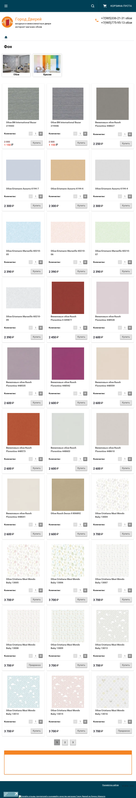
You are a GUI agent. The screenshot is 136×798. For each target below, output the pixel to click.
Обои (16, 74)
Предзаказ (35, 665)
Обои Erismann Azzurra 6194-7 (22, 188)
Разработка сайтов (110, 785)
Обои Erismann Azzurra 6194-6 (67, 188)
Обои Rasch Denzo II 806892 (66, 513)
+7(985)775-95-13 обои (116, 22)
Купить (37, 142)
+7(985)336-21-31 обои (116, 18)
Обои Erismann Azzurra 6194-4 (111, 188)
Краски (47, 74)
